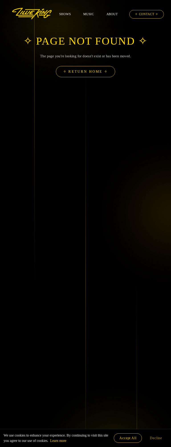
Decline (156, 438)
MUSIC (88, 14)
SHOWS (65, 14)
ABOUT (112, 14)
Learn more (58, 441)
